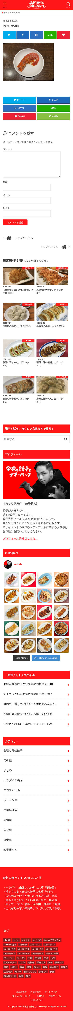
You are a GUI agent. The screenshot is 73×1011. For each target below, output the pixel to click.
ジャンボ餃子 (52, 953)
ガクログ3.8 (23, 953)
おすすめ (37, 940)
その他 (8, 760)
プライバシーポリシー (22, 996)
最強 (6, 967)
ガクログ (23, 944)
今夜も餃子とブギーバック (35, 1007)
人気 (53, 958)
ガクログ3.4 (23, 949)
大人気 (22, 962)
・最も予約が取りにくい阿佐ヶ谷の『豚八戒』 (31, 900)
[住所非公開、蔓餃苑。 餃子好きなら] (28, 612)
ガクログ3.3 (9, 949)
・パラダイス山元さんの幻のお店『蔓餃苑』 (30, 887)
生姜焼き (8, 971)
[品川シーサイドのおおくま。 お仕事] (28, 596)
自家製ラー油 (10, 976)
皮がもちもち (30, 971)
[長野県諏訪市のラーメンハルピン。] (61, 645)
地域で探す (21, 992)
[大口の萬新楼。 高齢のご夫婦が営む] (44, 596)
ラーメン (21, 958)
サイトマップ (51, 992)
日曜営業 (59, 962)
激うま (37, 967)
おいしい (26, 940)
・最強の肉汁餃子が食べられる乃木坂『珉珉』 (31, 895)
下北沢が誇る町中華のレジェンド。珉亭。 (29, 723)
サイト (6, 208)
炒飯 (45, 967)
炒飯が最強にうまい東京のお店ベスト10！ (30, 683)
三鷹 (30, 958)
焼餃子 (64, 967)
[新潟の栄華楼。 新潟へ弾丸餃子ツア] (44, 645)
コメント (7, 149)
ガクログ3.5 (37, 949)
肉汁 (52, 971)
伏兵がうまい (10, 962)
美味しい (43, 971)
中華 (46, 958)
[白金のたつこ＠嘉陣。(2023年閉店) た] (61, 579)
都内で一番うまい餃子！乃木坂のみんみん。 (31, 703)
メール (6, 195)
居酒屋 (8, 819)
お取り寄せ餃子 (13, 750)
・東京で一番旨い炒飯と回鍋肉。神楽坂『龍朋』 (33, 904)
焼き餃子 (54, 967)
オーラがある (10, 944)
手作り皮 (41, 962)
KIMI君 (7, 940)
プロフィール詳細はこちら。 (20, 538)
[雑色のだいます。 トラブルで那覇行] (28, 579)
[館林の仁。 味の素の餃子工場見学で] (28, 645)
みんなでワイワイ (52, 940)
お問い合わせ (37, 1000)
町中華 (8, 839)
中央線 (38, 958)
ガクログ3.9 (37, 953)
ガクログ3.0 (35, 944)
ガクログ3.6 (51, 949)
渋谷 (29, 967)
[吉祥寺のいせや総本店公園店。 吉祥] (61, 612)
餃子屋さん (10, 849)
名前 (5, 182)
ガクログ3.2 (49, 944)
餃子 (28, 976)
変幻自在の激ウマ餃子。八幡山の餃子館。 (29, 713)
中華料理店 (10, 810)
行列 (21, 976)
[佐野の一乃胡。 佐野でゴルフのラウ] (44, 628)
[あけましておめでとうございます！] (61, 628)
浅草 (22, 967)
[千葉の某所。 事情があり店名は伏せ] (44, 612)
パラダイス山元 (13, 780)
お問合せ (41, 996)
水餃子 (14, 967)
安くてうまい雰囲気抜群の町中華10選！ (28, 693)
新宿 (50, 962)
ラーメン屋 (10, 800)
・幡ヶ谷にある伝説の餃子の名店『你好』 (28, 891)
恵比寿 (31, 962)
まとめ (8, 770)
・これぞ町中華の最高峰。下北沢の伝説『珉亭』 (33, 908)
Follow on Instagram (48, 658)
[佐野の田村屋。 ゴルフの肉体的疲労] (28, 628)
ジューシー (9, 958)
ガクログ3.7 (9, 953)
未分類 (8, 829)
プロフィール (12, 790)
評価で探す (36, 992)
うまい (16, 940)
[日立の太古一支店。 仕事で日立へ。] (44, 579)
